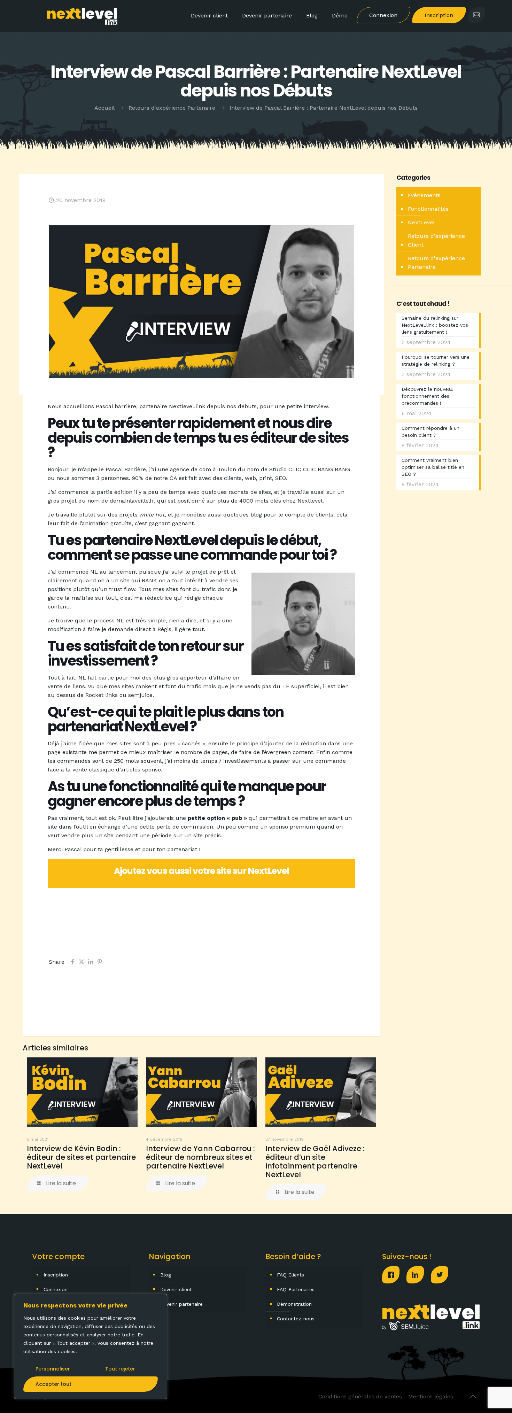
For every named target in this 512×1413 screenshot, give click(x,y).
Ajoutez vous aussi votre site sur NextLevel (201, 871)
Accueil (104, 107)
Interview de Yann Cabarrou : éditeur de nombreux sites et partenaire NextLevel (200, 1157)
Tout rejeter (120, 1368)
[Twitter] (443, 1274)
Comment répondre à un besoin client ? (430, 431)
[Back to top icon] (472, 1396)
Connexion (56, 1289)
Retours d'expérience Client (436, 240)
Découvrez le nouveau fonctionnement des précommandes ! (427, 396)
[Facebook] (394, 1274)
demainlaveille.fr (132, 500)
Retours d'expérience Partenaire (172, 107)
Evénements (424, 195)
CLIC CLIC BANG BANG (319, 469)
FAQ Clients (290, 1275)
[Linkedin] (418, 1274)
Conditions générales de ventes (360, 1396)
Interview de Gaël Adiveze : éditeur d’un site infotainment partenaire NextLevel (315, 1161)
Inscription (56, 1275)
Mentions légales (430, 1396)
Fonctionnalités (428, 208)
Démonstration (294, 1304)
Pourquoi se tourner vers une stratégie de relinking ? (436, 360)
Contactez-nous (296, 1318)
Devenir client (176, 1289)
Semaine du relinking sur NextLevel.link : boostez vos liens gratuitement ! (435, 325)
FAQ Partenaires (296, 1289)
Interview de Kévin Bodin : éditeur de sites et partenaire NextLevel (81, 1157)
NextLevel (421, 222)
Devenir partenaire (181, 1304)
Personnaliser (53, 1368)
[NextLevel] (82, 16)
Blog (165, 1275)
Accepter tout (53, 1384)
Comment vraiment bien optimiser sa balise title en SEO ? (433, 467)
